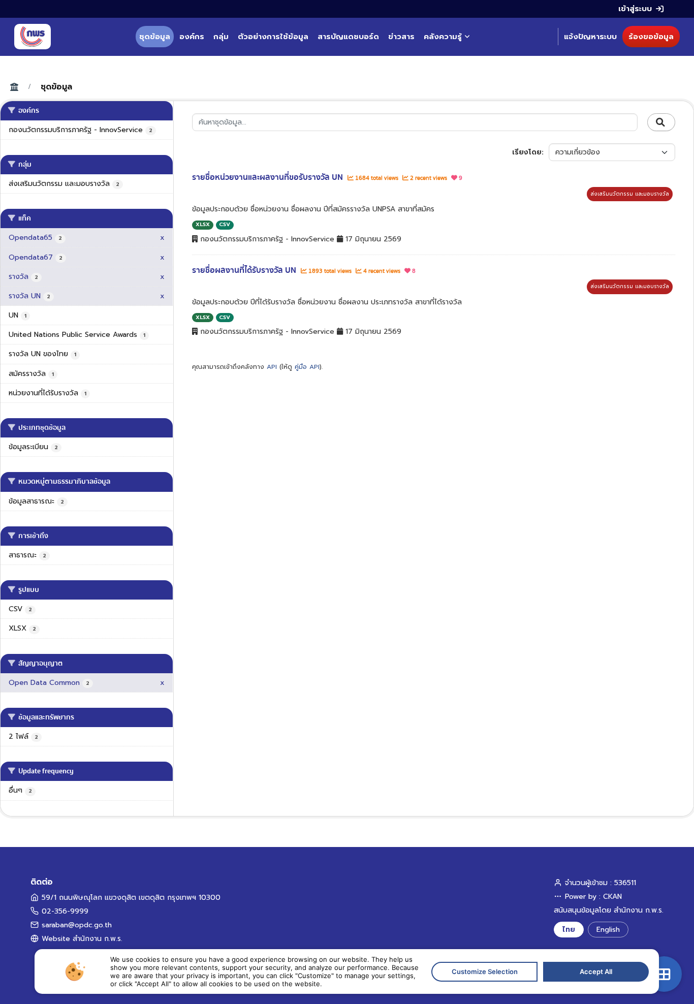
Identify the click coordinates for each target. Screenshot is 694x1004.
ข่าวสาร (401, 36)
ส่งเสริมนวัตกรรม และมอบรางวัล (629, 194)
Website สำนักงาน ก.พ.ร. (82, 938)
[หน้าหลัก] (32, 36)
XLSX (203, 224)
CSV (224, 224)
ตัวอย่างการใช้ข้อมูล (273, 36)
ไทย (568, 929)
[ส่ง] (661, 122)
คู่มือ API (307, 366)
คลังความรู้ (443, 36)
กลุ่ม (221, 36)
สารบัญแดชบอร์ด (348, 36)
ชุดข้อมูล (154, 36)
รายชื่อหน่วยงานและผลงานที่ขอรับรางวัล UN (268, 177)
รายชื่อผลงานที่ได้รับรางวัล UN (245, 270)
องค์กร (191, 36)
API (272, 366)
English (608, 929)
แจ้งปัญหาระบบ (590, 36)
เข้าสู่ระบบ (635, 8)
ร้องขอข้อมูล (651, 36)
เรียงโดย (527, 152)
